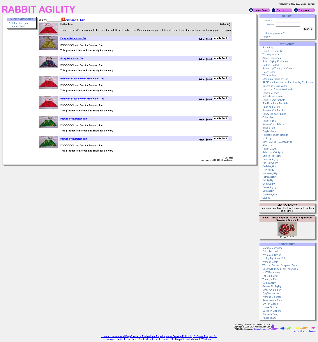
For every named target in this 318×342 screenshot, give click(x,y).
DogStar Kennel (270, 293)
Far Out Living (270, 276)
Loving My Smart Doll (273, 258)
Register (266, 36)
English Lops (269, 131)
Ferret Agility (269, 176)
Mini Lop (266, 138)
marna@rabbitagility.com (305, 331)
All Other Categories (19, 23)
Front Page (268, 47)
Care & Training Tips (273, 51)
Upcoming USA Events (274, 86)
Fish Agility (268, 169)
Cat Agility (267, 180)
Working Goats (270, 262)
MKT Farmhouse (271, 272)
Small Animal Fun (271, 289)
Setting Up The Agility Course (278, 68)
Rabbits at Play (270, 93)
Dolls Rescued (270, 251)
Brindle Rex (268, 128)
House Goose (269, 307)
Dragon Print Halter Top (73, 38)
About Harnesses (271, 58)
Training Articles (271, 54)
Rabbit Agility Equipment (275, 61)
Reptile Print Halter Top (73, 118)
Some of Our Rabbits (273, 110)
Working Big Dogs (272, 296)
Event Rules (268, 72)
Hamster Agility (270, 159)
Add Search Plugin (75, 19)
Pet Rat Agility (270, 162)
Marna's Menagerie (272, 248)
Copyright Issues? (261, 329)
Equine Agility (269, 194)
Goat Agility (268, 183)
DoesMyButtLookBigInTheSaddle (280, 269)
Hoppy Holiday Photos (274, 114)
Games (266, 197)
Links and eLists (271, 107)
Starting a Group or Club (275, 79)
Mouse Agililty (269, 173)
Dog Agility (268, 190)
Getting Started (270, 65)
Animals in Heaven (272, 96)
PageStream (269, 317)
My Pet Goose (270, 303)
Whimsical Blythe (271, 255)
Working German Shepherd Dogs (279, 265)
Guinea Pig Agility (271, 155)
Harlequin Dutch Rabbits (275, 134)
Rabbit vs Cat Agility (273, 152)
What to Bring (269, 75)
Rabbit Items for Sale (273, 100)
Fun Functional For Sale (275, 103)
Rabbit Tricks (269, 121)
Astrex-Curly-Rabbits (273, 124)
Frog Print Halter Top (72, 58)
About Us (267, 145)
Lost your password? (273, 33)
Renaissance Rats (272, 300)
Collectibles (268, 117)
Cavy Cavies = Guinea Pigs (277, 141)
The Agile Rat (269, 279)
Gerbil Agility (269, 166)
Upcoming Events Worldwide (277, 89)
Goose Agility (269, 187)
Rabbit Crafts (269, 148)
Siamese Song (270, 314)
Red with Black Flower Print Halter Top (82, 78)
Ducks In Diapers (271, 310)
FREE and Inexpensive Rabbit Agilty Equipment (287, 82)
